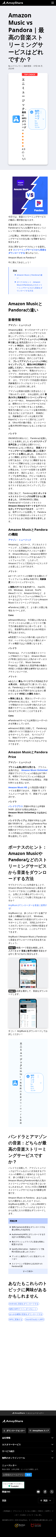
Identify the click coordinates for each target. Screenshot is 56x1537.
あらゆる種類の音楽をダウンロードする (25, 1314)
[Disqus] (28, 1366)
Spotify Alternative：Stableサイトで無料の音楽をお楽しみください (28, 1250)
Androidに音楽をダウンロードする (23, 1303)
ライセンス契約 (30, 1511)
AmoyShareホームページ (18, 1413)
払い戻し (39, 1515)
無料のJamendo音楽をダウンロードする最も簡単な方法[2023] (28, 1228)
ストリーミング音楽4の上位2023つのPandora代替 (27, 1265)
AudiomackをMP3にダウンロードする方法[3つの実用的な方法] (28, 1235)
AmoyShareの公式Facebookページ (45, 1492)
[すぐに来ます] (38, 1492)
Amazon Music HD (17, 787)
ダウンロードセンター (16, 1430)
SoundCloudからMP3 (35, 1319)
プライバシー (17, 1511)
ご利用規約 (6, 1511)
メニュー (52, 3)
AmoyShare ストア (41, 1430)
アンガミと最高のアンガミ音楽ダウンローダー (28, 1257)
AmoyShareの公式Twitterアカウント (52, 1492)
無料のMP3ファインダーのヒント (23, 1309)
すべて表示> (28, 1271)
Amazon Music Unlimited (34, 770)
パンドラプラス (15, 806)
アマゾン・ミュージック (19, 539)
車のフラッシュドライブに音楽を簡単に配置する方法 (28, 1243)
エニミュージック (34, 1413)
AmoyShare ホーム (12, 1421)
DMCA (40, 1511)
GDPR (47, 1511)
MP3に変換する (15, 1319)
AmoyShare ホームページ (12, 2)
